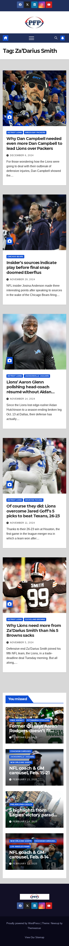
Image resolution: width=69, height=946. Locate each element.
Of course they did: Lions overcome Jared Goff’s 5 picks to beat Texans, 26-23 (33, 511)
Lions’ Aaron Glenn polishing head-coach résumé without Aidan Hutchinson (28, 389)
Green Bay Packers (35, 132)
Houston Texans (33, 500)
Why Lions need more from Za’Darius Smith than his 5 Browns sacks (33, 630)
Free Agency (17, 720)
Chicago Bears (15, 257)
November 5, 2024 (22, 642)
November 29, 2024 (22, 279)
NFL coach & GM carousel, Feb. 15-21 (29, 770)
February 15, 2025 (25, 779)
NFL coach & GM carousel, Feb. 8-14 (29, 855)
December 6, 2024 (22, 155)
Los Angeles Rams (20, 847)
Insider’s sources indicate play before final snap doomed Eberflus (31, 267)
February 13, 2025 (25, 863)
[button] (55, 37)
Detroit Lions (15, 132)
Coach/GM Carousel (20, 751)
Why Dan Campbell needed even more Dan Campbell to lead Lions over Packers (34, 143)
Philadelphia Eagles (21, 804)
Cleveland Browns (35, 619)
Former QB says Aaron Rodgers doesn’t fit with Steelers (33, 730)
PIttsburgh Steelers (38, 720)
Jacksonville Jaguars (37, 376)
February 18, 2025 (25, 737)
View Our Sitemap (34, 937)
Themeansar (34, 928)
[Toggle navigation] (31, 38)
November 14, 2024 (22, 399)
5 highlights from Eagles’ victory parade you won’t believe (32, 814)
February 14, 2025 (25, 821)
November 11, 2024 (22, 523)
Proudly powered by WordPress (23, 923)
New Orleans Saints (20, 762)
